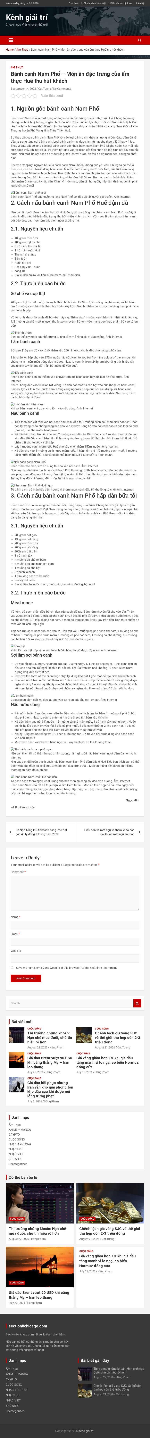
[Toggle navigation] (11, 40)
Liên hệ (140, 3)
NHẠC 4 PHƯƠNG (20, 1144)
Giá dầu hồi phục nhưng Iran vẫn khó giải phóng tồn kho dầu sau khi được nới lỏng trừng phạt (50, 1089)
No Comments (62, 88)
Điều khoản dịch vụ (121, 3)
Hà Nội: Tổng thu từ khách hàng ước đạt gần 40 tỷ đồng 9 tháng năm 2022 (41, 832)
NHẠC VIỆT (16, 1154)
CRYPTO (14, 1134)
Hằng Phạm (57, 1047)
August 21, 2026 (105, 1047)
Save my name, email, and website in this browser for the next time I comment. (66, 968)
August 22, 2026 (37, 1047)
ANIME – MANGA (20, 1129)
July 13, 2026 (84, 1072)
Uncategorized (18, 1164)
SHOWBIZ (15, 1159)
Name (16, 917)
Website (16, 951)
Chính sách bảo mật (95, 3)
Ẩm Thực (17, 67)
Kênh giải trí (26, 17)
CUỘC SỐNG (34, 1028)
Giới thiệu (74, 3)
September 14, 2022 (23, 88)
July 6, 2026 (34, 1101)
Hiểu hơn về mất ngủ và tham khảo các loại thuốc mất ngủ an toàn (109, 832)
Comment (18, 872)
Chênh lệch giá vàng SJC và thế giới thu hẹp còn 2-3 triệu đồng (117, 1037)
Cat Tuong (44, 88)
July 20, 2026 (35, 1072)
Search (137, 1003)
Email (15, 934)
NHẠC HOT (16, 1149)
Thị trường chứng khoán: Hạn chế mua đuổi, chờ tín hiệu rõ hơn (49, 1037)
